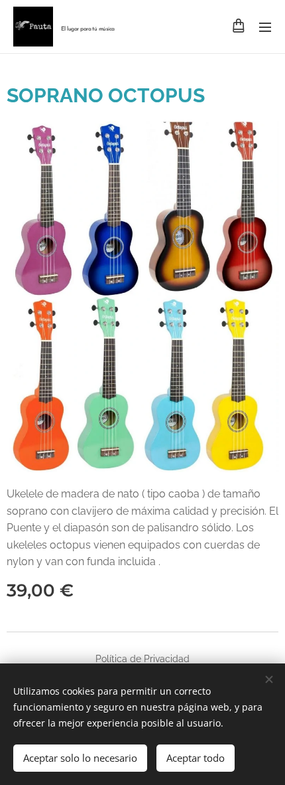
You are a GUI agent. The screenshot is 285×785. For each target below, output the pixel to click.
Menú (265, 26)
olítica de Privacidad (145, 659)
